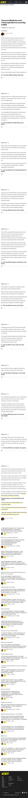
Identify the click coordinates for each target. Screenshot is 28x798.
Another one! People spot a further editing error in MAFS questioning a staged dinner (12, 623)
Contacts (19, 779)
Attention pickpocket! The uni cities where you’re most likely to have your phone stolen (14, 658)
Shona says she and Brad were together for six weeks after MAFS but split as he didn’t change (14, 718)
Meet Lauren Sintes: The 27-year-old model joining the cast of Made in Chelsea (13, 671)
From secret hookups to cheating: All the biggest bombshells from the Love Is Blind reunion (12, 694)
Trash (11, 33)
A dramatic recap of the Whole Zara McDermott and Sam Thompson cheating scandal (12, 529)
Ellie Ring (6, 649)
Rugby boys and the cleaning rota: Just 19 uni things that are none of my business (13, 681)
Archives (10, 780)
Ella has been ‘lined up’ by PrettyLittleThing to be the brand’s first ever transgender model (13, 578)
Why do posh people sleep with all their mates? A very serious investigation (14, 706)
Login (9, 785)
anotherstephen (8, 532)
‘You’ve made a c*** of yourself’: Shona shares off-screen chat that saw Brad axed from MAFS (13, 728)
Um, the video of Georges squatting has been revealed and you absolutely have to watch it (13, 646)
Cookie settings (20, 780)
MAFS (12, 567)
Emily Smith (7, 556)
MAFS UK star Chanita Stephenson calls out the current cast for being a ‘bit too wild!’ (13, 739)
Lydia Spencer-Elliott (9, 545)
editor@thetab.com (18, 792)
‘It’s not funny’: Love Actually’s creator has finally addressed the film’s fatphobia (13, 634)
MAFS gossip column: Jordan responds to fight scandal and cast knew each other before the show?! (14, 564)
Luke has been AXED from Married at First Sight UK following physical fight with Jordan (13, 760)
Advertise (10, 778)
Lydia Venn (7, 33)
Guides (16, 532)
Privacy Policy (11, 779)
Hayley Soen (7, 567)
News (12, 556)
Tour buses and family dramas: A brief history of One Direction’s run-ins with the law (13, 591)
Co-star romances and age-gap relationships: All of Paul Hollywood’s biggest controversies (12, 542)
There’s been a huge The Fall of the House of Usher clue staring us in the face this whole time (13, 601)
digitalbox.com (6, 792)
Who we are (19, 778)
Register (10, 784)
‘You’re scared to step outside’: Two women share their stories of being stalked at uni (14, 613)
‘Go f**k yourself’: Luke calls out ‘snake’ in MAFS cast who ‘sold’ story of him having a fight (13, 750)
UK (5, 534)
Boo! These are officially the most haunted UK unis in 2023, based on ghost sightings (12, 553)
